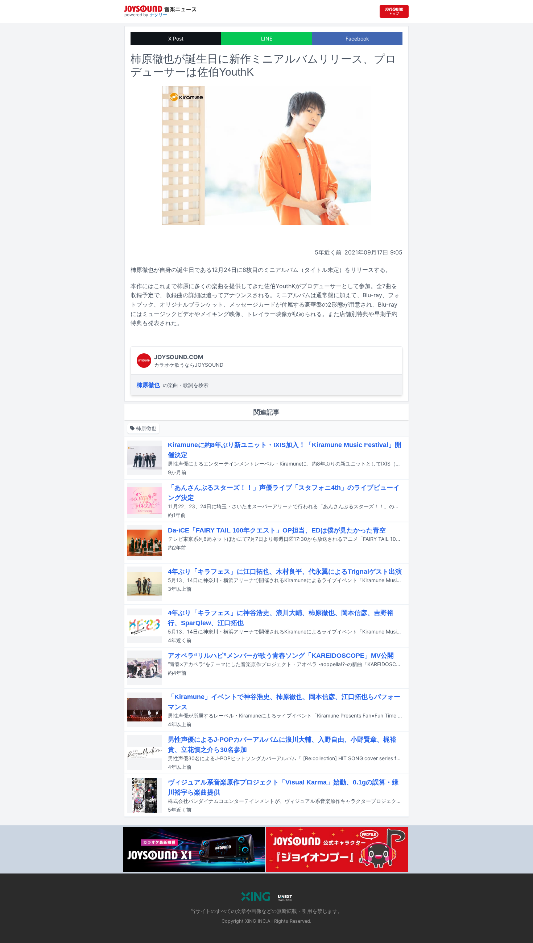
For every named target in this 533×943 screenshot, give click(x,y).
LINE (266, 38)
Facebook (357, 38)
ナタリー (158, 14)
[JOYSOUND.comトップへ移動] (394, 11)
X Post (175, 38)
